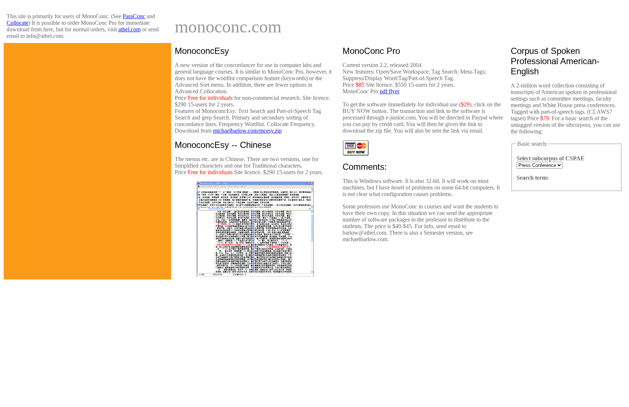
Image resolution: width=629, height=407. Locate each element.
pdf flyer (389, 91)
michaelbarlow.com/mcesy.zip (247, 131)
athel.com (129, 29)
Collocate (17, 23)
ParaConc (134, 16)
